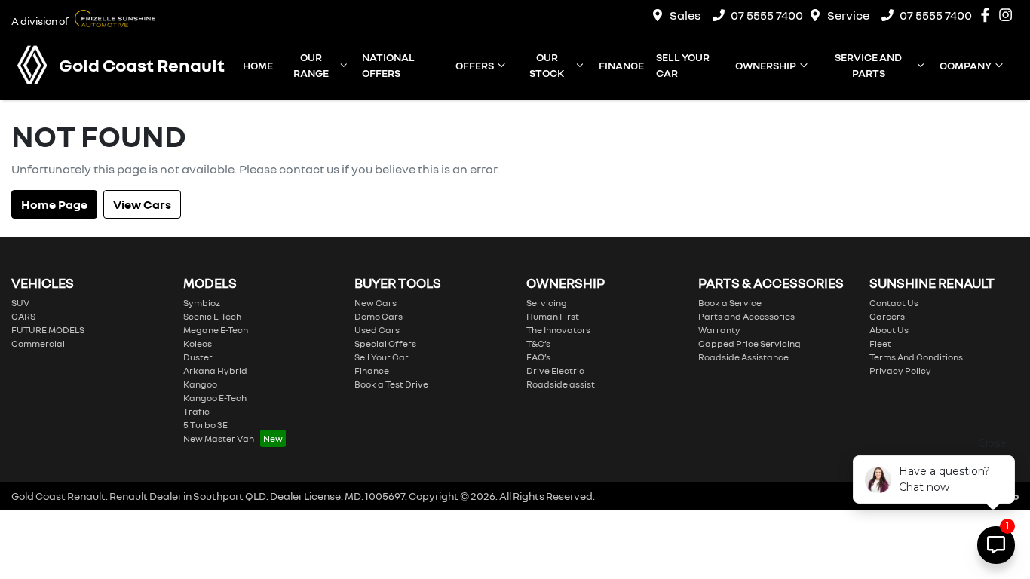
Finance (621, 65)
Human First (552, 316)
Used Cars (377, 329)
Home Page (54, 204)
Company (966, 65)
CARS (23, 316)
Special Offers (385, 343)
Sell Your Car (683, 65)
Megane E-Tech (215, 329)
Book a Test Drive (391, 384)
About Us (889, 329)
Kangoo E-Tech (215, 397)
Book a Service (730, 302)
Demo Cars (378, 316)
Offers (474, 65)
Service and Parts (868, 65)
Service (848, 15)
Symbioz (201, 302)
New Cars (375, 302)
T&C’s (538, 343)
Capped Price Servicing (749, 343)
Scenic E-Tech (212, 316)
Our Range (311, 65)
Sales (685, 15)
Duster (198, 357)
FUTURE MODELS (47, 329)
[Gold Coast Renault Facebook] (988, 15)
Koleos (197, 343)
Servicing (546, 302)
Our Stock (546, 65)
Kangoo (200, 384)
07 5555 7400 (767, 15)
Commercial (38, 343)
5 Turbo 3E (205, 424)
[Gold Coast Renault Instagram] (1008, 15)
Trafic (196, 411)
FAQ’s (538, 357)
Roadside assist (560, 384)
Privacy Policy (900, 370)
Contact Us (893, 302)
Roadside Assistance (743, 357)
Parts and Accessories (746, 316)
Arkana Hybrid (215, 370)
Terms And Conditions (916, 357)
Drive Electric (555, 370)
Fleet (880, 343)
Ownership (765, 65)
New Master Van (218, 438)
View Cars (142, 204)
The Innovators (558, 329)
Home (258, 65)
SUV (20, 302)
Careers (887, 316)
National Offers (388, 65)
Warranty (719, 329)
